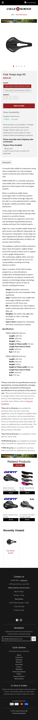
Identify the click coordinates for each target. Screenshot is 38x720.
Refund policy (19, 679)
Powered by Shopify (19, 713)
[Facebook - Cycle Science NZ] (17, 620)
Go (34, 639)
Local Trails (19, 664)
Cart (31, 3)
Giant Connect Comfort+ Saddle (9, 489)
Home (12, 14)
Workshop (19, 669)
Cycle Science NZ (22, 711)
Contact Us (19, 657)
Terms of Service (19, 676)
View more (19, 465)
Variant (5, 83)
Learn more (7, 153)
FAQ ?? (19, 674)
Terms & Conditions (19, 672)
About (19, 655)
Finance (19, 667)
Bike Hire (19, 662)
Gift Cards (19, 660)
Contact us (23, 580)
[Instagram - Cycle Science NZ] (21, 620)
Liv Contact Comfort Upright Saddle (27, 516)
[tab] (6, 162)
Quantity (6, 94)
